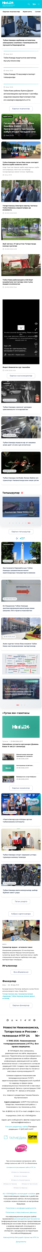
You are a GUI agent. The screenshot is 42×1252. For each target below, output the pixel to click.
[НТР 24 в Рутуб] (30, 1020)
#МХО (4, 944)
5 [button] (22, 523)
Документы (21, 1242)
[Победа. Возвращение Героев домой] (21, 664)
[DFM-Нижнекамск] (32, 1137)
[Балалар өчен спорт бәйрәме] (8, 779)
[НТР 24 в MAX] (8, 1020)
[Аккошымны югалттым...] (8, 768)
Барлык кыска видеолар (21, 376)
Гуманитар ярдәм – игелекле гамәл (17, 947)
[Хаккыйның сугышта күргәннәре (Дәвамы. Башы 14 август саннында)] (21, 727)
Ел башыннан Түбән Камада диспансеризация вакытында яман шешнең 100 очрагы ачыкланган (18, 608)
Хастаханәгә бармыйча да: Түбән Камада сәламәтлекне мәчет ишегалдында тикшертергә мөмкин (19, 570)
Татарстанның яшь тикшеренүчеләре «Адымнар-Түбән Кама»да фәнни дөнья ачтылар (18, 996)
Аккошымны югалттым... (24, 765)
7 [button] (29, 523)
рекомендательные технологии (27, 1219)
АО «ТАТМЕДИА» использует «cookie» (19, 1194)
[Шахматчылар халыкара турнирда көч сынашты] (8, 757)
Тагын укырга (21, 901)
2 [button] (13, 523)
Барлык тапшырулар (21, 532)
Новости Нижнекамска (21, 1172)
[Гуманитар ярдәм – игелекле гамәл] (21, 930)
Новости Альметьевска (21, 1180)
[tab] (18, 34)
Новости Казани (21, 1176)
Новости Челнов (10, 1184)
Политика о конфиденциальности (21, 1208)
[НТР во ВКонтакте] (16, 1020)
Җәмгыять (27, 12)
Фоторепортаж (31, 681)
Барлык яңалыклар (11, 12)
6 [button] (26, 523)
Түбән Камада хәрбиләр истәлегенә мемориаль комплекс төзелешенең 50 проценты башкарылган (20, 42)
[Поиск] (29, 4)
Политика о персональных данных (21, 1212)
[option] (11, 11)
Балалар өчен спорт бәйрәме (26, 776)
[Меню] (39, 4)
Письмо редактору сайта (16, 1127)
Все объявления (21, 972)
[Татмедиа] (15, 1137)
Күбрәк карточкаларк (21, 914)
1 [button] (9, 523)
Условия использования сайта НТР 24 (21, 1167)
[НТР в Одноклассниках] (20, 1020)
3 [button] (16, 523)
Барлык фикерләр (21, 1005)
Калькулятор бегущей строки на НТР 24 (21, 1237)
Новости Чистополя (30, 1184)
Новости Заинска (21, 1188)
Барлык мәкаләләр (21, 788)
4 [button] (19, 523)
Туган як (5, 741)
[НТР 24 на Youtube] (12, 1020)
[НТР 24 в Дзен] (34, 1020)
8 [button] (32, 523)
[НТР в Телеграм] (25, 1020)
